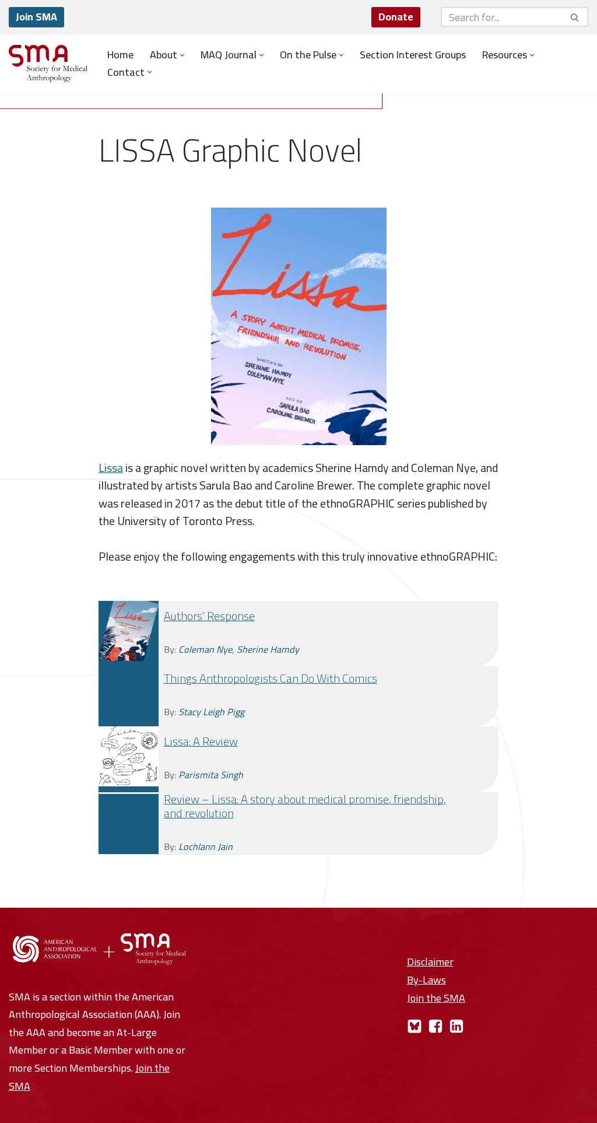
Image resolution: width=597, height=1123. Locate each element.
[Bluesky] (414, 1026)
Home (120, 55)
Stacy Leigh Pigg (211, 711)
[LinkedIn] (456, 1026)
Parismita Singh (210, 774)
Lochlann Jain (205, 846)
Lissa (111, 467)
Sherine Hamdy (268, 649)
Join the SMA (436, 997)
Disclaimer (430, 961)
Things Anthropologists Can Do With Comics (270, 678)
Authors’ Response (209, 616)
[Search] (575, 17)
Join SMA (36, 16)
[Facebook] (435, 1026)
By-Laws (426, 979)
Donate (395, 16)
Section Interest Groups (413, 55)
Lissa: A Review (201, 741)
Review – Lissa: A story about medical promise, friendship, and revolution (305, 806)
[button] (182, 55)
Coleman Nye (205, 649)
